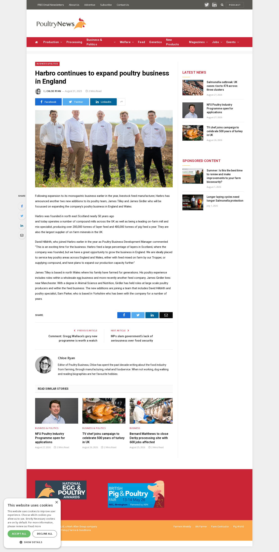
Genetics (155, 42)
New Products (172, 42)
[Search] (222, 5)
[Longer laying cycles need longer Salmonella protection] (192, 202)
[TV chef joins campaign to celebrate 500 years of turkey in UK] (103, 411)
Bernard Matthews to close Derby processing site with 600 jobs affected (149, 438)
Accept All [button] (19, 533)
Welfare (125, 42)
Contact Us (123, 4)
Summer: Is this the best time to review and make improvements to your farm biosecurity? (225, 176)
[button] (32, 542)
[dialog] (32, 523)
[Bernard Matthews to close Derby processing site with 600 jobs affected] (151, 411)
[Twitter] (22, 216)
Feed (141, 42)
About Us (74, 4)
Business (135, 428)
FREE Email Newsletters (51, 4)
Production (51, 42)
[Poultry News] (61, 23)
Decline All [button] (44, 533)
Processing (74, 42)
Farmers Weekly (182, 526)
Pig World (238, 526)
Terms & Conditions (80, 530)
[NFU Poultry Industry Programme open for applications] (56, 411)
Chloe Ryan (53, 91)
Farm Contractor (220, 526)
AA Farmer (201, 526)
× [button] (56, 502)
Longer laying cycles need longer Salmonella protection (225, 198)
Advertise (89, 4)
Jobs (215, 42)
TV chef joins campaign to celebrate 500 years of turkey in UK (103, 438)
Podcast (235, 4)
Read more (34, 526)
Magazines (197, 42)
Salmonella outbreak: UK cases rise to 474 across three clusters (222, 86)
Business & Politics (94, 42)
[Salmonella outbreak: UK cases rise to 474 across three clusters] (192, 88)
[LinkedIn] (22, 225)
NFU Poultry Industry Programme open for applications (50, 438)
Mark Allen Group (76, 526)
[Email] (22, 235)
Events (231, 42)
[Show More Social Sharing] (121, 101)
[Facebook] (22, 206)
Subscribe (106, 4)
